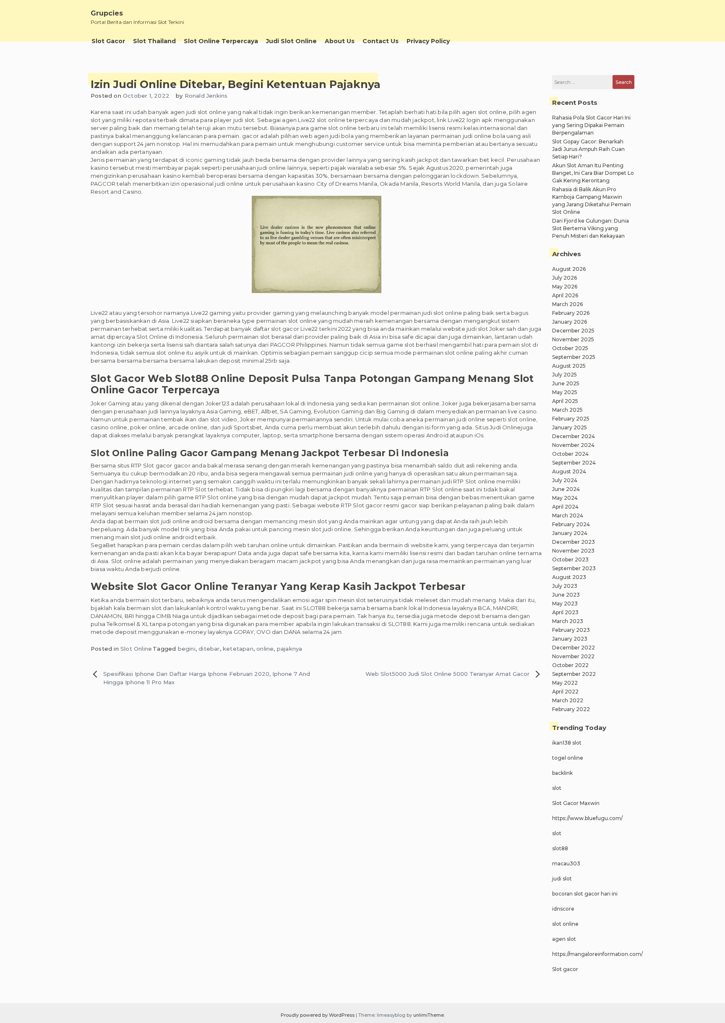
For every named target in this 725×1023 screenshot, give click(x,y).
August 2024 (569, 471)
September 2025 (573, 357)
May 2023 (565, 603)
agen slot (564, 939)
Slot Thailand (154, 41)
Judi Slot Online (291, 41)
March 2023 (567, 621)
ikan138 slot (567, 743)
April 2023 (565, 612)
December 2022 (573, 647)
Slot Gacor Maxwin (576, 803)
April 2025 (565, 401)
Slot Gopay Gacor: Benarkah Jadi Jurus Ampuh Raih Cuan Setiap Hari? (588, 149)
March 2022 (567, 700)
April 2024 (565, 507)
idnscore (563, 909)
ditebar (208, 648)
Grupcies (107, 13)
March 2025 (567, 410)
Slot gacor (565, 969)
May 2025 (564, 392)
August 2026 (569, 269)
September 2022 (574, 674)
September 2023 (574, 568)
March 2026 (567, 304)
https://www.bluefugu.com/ (587, 818)
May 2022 (565, 683)
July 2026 (564, 278)
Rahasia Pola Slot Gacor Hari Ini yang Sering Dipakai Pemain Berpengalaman (591, 125)
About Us (340, 41)
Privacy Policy (428, 41)
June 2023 (566, 595)
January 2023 (569, 639)
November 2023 (573, 551)
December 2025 (573, 330)
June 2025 (565, 383)
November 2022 (573, 656)
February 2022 (571, 709)
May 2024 (565, 498)
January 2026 (569, 322)
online (265, 648)
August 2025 (569, 366)
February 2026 (570, 313)
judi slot (562, 878)
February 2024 (571, 524)
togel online (567, 758)
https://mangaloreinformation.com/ (597, 954)
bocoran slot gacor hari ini (585, 894)
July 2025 (564, 374)
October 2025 (570, 348)
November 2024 (573, 445)
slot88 (560, 848)
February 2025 (570, 418)
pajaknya (290, 648)
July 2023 (564, 586)
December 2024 (573, 436)
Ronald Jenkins (206, 95)
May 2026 (564, 286)
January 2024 (569, 533)
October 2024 (570, 454)
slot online (565, 924)
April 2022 (565, 691)
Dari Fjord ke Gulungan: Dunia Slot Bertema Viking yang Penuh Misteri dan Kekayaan (590, 228)
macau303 (566, 863)
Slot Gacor (108, 41)
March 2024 (567, 515)
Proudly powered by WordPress (318, 1015)
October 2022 (570, 665)
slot (556, 788)
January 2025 (569, 427)
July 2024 (564, 480)
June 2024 (566, 489)
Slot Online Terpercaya (221, 41)
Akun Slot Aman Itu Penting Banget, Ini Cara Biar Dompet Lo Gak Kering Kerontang (593, 173)
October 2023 (570, 559)
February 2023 (571, 630)
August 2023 (569, 577)
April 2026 (565, 295)
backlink (562, 773)
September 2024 (574, 463)
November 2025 (573, 339)
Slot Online (136, 648)
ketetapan (238, 648)
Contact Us (380, 41)
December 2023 (573, 542)
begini (187, 648)
